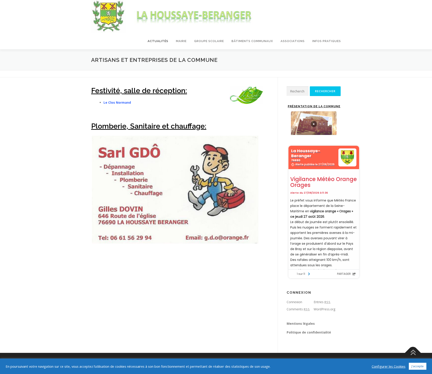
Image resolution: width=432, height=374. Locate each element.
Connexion (294, 302)
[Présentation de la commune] (314, 123)
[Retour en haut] (413, 353)
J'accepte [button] (418, 366)
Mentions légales (301, 323)
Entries (322, 302)
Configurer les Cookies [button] (388, 366)
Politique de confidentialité (309, 332)
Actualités (158, 41)
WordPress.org (324, 309)
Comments (298, 309)
